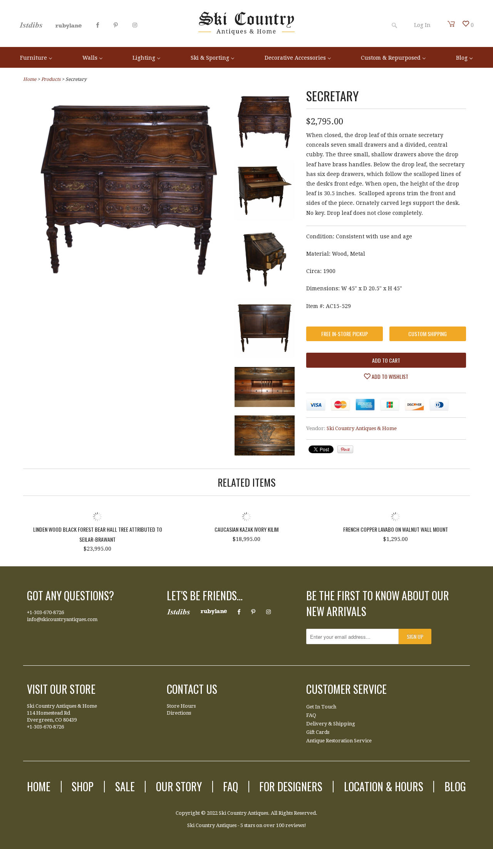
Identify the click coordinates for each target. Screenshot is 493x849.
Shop (83, 786)
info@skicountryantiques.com (62, 619)
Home (38, 786)
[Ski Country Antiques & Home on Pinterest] (116, 25)
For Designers (290, 786)
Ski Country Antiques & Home (362, 428)
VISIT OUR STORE (61, 689)
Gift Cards (317, 732)
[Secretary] (129, 286)
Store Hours (181, 706)
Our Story (179, 786)
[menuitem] (36, 57)
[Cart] (451, 24)
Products (50, 79)
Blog (455, 786)
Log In (422, 25)
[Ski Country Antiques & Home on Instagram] (134, 25)
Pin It (345, 449)
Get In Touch (321, 707)
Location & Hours (383, 786)
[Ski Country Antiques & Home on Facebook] (97, 25)
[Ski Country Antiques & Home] (246, 33)
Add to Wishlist (389, 376)
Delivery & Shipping (330, 724)
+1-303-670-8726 (45, 612)
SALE (125, 786)
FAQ (311, 715)
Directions (179, 713)
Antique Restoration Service (339, 741)
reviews (294, 825)
